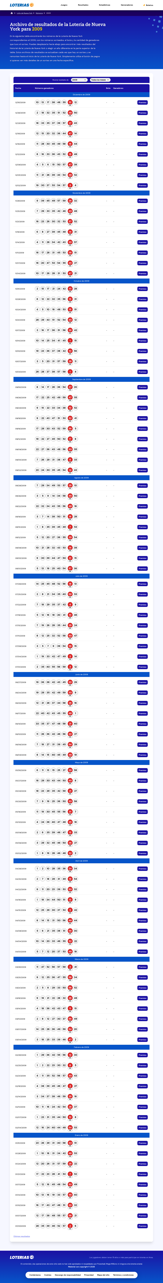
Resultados (83, 5)
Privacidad (89, 1275)
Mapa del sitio (103, 1275)
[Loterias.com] (22, 6)
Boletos (149, 5)
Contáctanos (35, 1275)
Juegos (64, 5)
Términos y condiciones (123, 1275)
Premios (142, 102)
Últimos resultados (21, 1236)
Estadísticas (104, 5)
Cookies (47, 1275)
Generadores (127, 5)
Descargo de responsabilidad (68, 1275)
